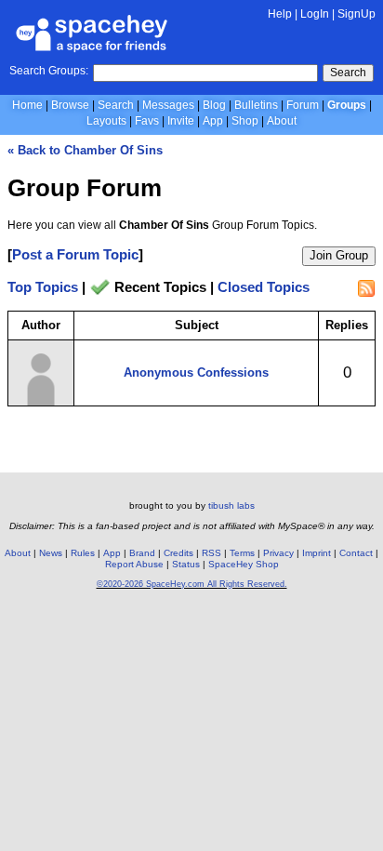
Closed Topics (264, 288)
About (282, 120)
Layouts (106, 120)
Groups (346, 105)
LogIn (314, 13)
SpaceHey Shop (243, 564)
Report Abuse (134, 564)
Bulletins (256, 105)
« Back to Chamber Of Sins (85, 150)
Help (280, 13)
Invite (180, 120)
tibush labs (231, 505)
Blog (214, 105)
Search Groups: (48, 70)
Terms (242, 553)
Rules (83, 553)
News (50, 553)
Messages (168, 105)
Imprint (316, 553)
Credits (178, 553)
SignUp (356, 13)
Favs (147, 120)
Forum (302, 105)
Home (27, 105)
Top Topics (42, 288)
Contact (356, 553)
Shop (244, 120)
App (213, 120)
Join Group (339, 255)
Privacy (278, 553)
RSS (211, 553)
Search (348, 72)
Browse (70, 105)
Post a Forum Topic (75, 254)
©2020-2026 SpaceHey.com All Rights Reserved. (192, 584)
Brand (142, 553)
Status (186, 564)
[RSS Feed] (366, 288)
